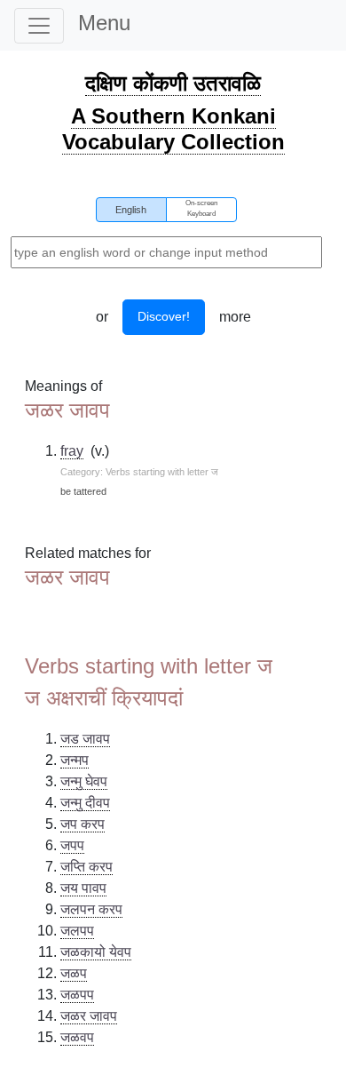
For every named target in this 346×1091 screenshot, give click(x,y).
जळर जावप (88, 1015)
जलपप (77, 930)
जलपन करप (91, 909)
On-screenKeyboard (201, 208)
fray (71, 450)
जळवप (77, 1037)
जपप (72, 845)
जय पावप (83, 888)
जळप (73, 973)
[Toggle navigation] (39, 26)
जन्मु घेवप (83, 781)
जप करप (82, 824)
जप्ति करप (86, 866)
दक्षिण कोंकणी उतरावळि (173, 83)
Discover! (164, 316)
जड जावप (85, 738)
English (130, 209)
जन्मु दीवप (85, 802)
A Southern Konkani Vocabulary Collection (173, 129)
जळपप (77, 994)
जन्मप (74, 760)
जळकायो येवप (95, 952)
